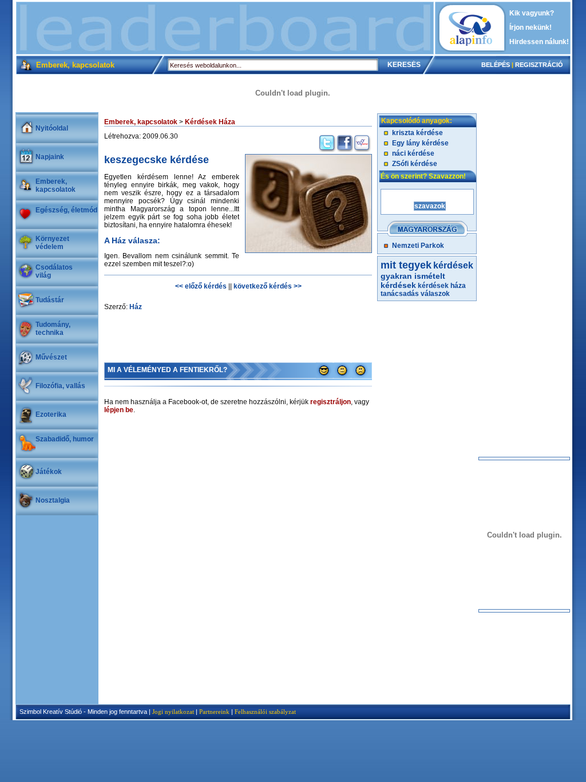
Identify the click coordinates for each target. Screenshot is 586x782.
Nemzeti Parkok (418, 246)
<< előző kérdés (201, 286)
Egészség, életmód (66, 210)
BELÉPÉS (495, 64)
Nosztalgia (52, 500)
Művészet (51, 357)
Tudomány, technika (52, 329)
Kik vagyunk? (531, 13)
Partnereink (214, 711)
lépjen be (118, 410)
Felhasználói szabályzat (265, 711)
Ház (135, 307)
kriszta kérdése (417, 133)
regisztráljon (330, 402)
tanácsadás (400, 294)
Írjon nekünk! (530, 27)
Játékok (48, 472)
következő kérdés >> (267, 286)
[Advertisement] (225, 28)
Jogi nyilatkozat (173, 711)
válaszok (435, 294)
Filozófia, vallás (60, 386)
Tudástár (49, 300)
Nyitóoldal (51, 128)
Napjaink (49, 157)
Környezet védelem (52, 243)
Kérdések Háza (210, 122)
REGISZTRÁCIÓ (539, 64)
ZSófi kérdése (414, 164)
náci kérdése (413, 153)
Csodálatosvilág (54, 271)
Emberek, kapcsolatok (55, 185)
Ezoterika (50, 414)
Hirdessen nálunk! (539, 42)
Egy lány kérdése (420, 143)
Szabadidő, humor (64, 439)
